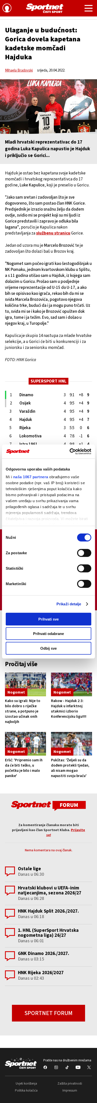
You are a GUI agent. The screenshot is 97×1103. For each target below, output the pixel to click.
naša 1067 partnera (30, 477)
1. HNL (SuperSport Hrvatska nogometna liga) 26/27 (48, 933)
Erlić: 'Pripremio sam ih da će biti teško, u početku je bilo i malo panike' (24, 768)
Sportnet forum (48, 1013)
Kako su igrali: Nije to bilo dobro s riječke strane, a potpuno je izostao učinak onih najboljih (22, 711)
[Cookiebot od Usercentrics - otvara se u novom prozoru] (69, 451)
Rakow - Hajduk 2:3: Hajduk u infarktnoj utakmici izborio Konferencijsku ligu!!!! (68, 708)
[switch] (84, 553)
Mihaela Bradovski (19, 70)
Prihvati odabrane (48, 633)
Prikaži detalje (68, 604)
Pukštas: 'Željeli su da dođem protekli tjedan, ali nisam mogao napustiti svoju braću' (70, 768)
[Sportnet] (44, 8)
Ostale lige (29, 869)
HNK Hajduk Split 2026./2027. (48, 911)
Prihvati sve (48, 619)
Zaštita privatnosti (69, 1083)
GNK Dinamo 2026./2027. (43, 953)
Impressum (69, 1090)
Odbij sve (48, 648)
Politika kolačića (26, 1090)
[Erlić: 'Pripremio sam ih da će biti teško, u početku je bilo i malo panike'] (25, 744)
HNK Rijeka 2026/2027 (41, 972)
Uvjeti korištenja (26, 1083)
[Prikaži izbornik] (89, 9)
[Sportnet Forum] (48, 805)
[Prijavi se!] (6, 8)
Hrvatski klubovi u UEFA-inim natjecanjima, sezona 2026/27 (49, 890)
